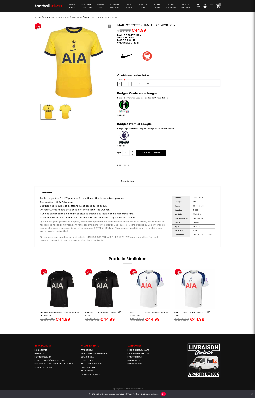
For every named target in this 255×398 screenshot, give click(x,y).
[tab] (127, 181)
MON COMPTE (41, 350)
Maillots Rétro (135, 360)
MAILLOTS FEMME (135, 357)
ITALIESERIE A (129, 5)
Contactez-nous (43, 367)
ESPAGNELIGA (100, 5)
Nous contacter (96, 240)
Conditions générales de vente (50, 360)
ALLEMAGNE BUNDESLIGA (92, 364)
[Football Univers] (48, 5)
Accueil (38, 17)
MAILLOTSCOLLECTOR (185, 5)
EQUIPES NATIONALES (90, 374)
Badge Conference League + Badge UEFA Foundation (142, 98)
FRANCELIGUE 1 (72, 5)
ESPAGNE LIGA (87, 357)
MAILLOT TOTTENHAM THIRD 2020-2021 (108, 237)
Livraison (39, 353)
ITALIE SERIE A (87, 360)
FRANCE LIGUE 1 (87, 350)
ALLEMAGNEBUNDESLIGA (115, 5)
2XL (148, 84)
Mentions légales (43, 357)
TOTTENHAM (76, 17)
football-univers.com (65, 224)
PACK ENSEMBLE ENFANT (138, 353)
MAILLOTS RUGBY (135, 364)
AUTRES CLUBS (87, 370)
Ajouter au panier (151, 152)
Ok (163, 394)
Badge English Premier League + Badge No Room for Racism (146, 128)
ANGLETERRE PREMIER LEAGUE (86, 5)
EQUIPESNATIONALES (171, 5)
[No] (251, 394)
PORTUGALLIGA (143, 5)
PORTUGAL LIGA (88, 367)
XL (140, 84)
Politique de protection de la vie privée (54, 364)
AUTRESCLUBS (157, 5)
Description (127, 181)
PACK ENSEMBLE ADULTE (138, 350)
